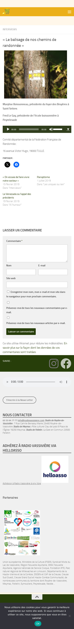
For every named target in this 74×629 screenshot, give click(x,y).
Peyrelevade (39, 583)
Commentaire (14, 241)
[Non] (69, 616)
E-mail (41, 265)
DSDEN (37, 574)
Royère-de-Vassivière (56, 580)
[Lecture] (8, 129)
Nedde (50, 583)
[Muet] (51, 129)
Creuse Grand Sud (23, 577)
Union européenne (12, 562)
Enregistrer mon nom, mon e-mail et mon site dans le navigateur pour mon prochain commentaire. (35, 294)
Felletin (16, 583)
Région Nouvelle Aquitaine (34, 565)
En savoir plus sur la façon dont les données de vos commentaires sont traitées (35, 348)
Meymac (7, 583)
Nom (8, 265)
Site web (11, 278)
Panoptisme (43, 177)
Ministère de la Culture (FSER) (36, 562)
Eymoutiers (26, 583)
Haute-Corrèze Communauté (49, 577)
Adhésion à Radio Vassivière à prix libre (22, 483)
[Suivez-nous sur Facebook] (66, 363)
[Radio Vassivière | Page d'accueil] (7, 12)
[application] (34, 129)
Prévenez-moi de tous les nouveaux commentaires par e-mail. (37, 310)
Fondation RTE (57, 568)
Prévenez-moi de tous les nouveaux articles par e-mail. (35, 323)
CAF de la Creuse (52, 574)
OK (38, 623)
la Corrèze (28, 574)
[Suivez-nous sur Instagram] (53, 363)
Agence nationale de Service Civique (31, 568)
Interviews (10, 29)
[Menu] (69, 11)
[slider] (58, 129)
